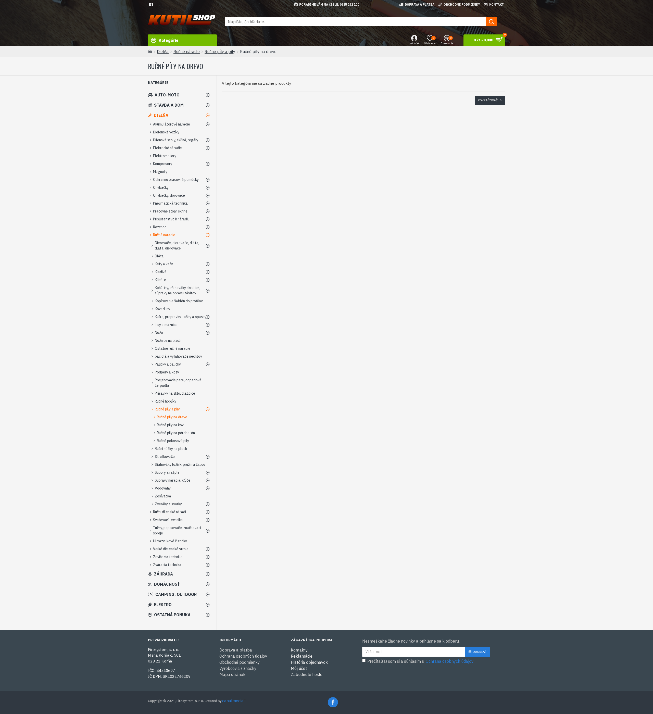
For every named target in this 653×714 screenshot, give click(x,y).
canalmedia (233, 700)
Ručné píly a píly (220, 51)
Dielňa (163, 51)
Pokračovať (488, 100)
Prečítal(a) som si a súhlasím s (420, 661)
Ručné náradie (186, 51)
